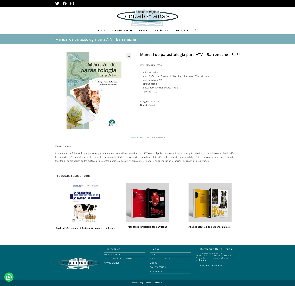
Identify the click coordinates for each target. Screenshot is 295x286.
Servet (152, 105)
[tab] (137, 137)
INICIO (153, 254)
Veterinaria (156, 101)
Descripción (136, 137)
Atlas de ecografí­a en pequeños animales (210, 226)
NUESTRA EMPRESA (160, 258)
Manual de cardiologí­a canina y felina (147, 226)
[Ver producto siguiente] (237, 54)
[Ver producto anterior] (232, 54)
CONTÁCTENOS (158, 267)
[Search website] (196, 30)
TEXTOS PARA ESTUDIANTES (119, 258)
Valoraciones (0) (156, 137)
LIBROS (153, 263)
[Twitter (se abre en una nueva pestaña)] (58, 3)
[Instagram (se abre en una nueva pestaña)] (72, 3)
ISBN (142, 65)
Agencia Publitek (153, 282)
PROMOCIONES (112, 263)
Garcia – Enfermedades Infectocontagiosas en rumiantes (85, 228)
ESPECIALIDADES (113, 254)
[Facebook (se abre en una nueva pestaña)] (65, 3)
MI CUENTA (156, 271)
